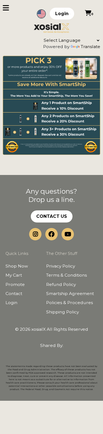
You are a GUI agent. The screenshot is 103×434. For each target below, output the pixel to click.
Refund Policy (61, 284)
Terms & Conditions (66, 275)
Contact (13, 293)
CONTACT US (51, 216)
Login (62, 13)
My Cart (13, 275)
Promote (15, 284)
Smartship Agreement (70, 293)
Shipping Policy (62, 312)
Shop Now (16, 266)
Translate (90, 46)
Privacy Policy (60, 266)
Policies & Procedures (69, 302)
